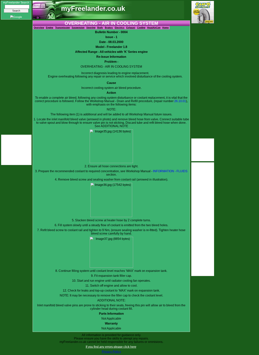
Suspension (78, 27)
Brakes (109, 27)
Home (165, 27)
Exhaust (130, 27)
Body (100, 27)
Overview (39, 27)
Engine (49, 27)
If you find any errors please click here (111, 346)
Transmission (62, 27)
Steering (90, 27)
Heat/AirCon (153, 27)
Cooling (141, 27)
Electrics (119, 27)
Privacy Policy (111, 351)
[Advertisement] (16, 77)
